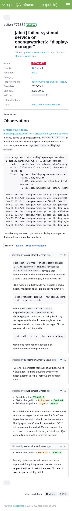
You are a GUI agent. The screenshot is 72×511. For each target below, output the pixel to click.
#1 (65, 255)
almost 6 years (41, 52)
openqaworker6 (51, 104)
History (9, 245)
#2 (65, 359)
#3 (65, 391)
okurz (29, 52)
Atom (52, 494)
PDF (64, 494)
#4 (65, 446)
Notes (19, 245)
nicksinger (30, 359)
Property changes (36, 245)
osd (40, 104)
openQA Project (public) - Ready (49, 81)
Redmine (19, 506)
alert (33, 104)
